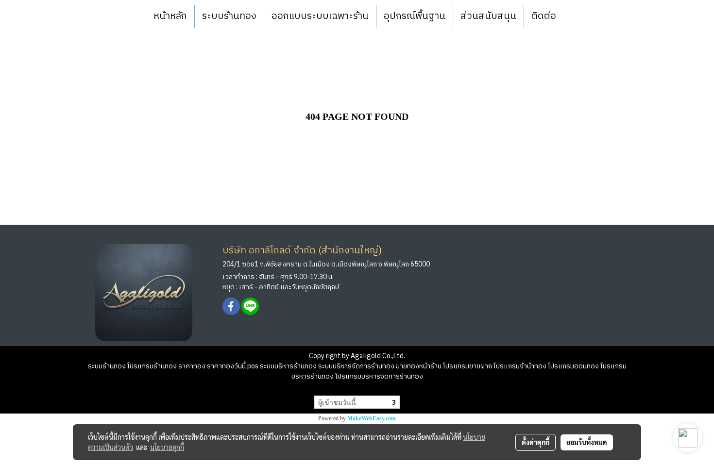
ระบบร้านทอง (229, 16)
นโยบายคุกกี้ (167, 447)
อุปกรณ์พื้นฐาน (414, 16)
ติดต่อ (543, 16)
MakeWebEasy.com (371, 418)
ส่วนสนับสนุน (488, 16)
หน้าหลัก (170, 16)
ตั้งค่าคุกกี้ (535, 442)
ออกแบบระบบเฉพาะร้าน (320, 16)
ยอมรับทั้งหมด (586, 442)
